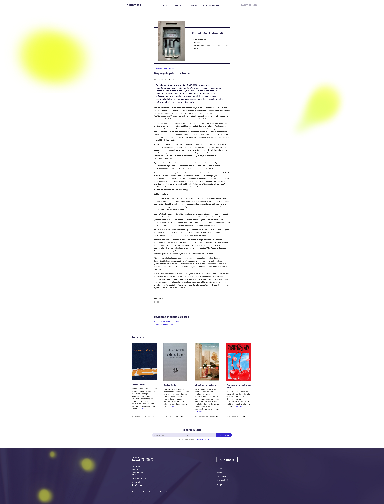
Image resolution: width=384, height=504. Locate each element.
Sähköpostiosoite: (159, 432)
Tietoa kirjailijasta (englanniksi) (167, 321)
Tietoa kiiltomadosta (212, 6)
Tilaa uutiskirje (224, 435)
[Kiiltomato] (133, 7)
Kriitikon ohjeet (222, 480)
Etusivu (166, 6)
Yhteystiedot (136, 482)
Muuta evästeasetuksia (167, 492)
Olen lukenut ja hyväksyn (193, 439)
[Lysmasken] (248, 7)
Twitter (158, 302)
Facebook (155, 302)
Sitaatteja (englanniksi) (164, 324)
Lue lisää (142, 408)
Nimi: (187, 432)
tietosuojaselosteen (202, 439)
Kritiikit (178, 6)
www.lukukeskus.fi (139, 478)
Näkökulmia (192, 6)
